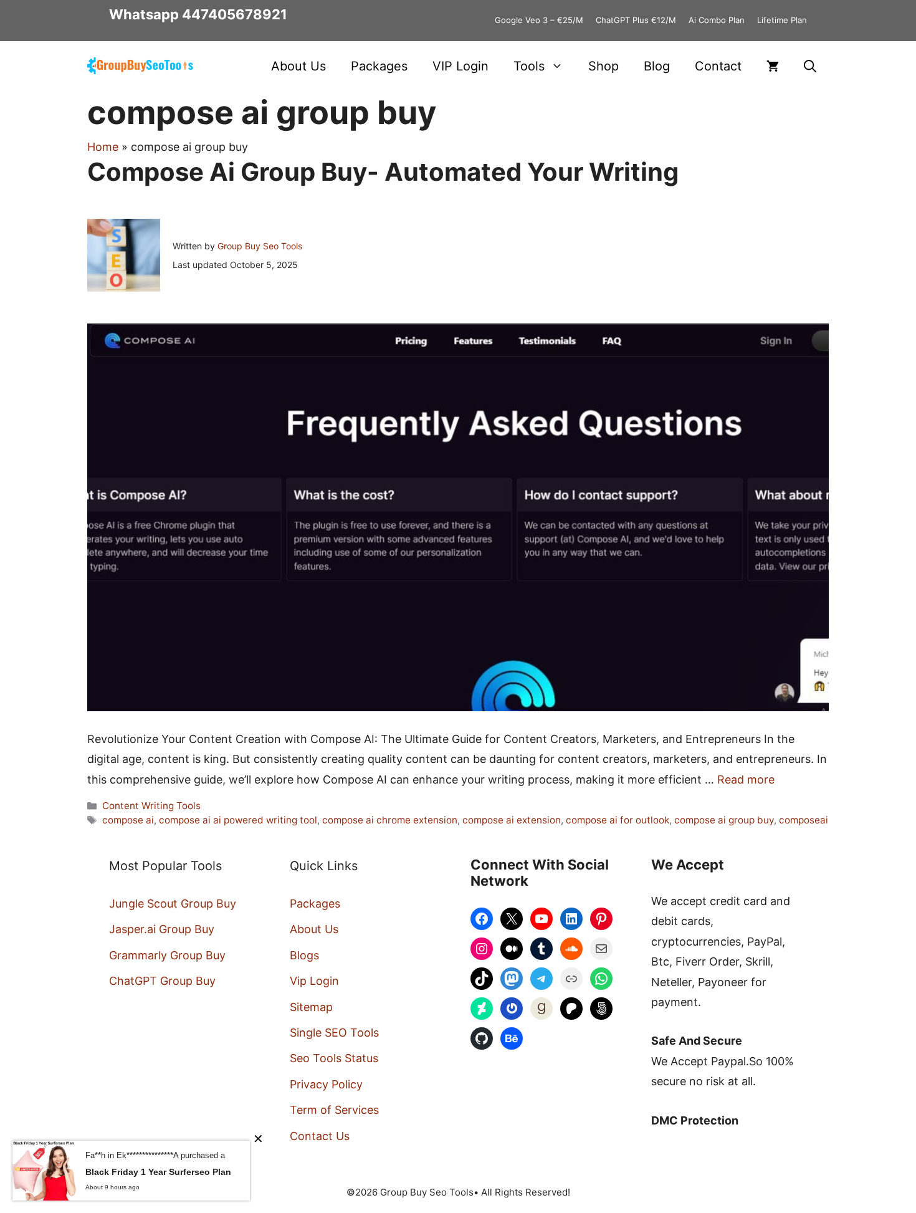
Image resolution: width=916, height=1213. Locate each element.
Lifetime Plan (782, 20)
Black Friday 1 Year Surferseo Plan (158, 1172)
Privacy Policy (326, 1084)
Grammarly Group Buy (167, 955)
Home (102, 146)
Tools (529, 66)
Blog (657, 66)
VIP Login (460, 66)
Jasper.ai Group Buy (161, 929)
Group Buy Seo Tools (259, 246)
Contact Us (320, 1136)
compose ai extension (511, 820)
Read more (746, 779)
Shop (603, 66)
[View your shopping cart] (772, 66)
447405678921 (234, 14)
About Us (298, 66)
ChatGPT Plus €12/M (636, 20)
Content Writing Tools (151, 806)
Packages (379, 66)
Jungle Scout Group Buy (172, 903)
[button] (810, 66)
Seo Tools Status (334, 1058)
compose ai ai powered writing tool (238, 820)
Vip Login (314, 980)
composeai (803, 820)
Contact (718, 66)
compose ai (128, 820)
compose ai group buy (724, 820)
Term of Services (334, 1109)
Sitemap (311, 1007)
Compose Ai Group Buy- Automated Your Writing (383, 171)
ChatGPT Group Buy (162, 980)
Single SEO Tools (334, 1032)
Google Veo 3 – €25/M (539, 20)
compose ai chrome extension (389, 820)
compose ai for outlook (617, 820)
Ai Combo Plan (717, 20)
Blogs (304, 955)
